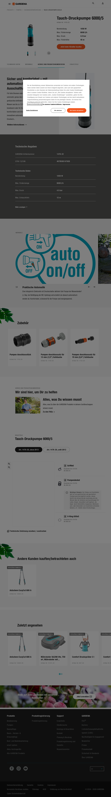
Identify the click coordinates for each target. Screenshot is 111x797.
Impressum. (66, 104)
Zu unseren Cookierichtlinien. (52, 104)
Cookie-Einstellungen (32, 110)
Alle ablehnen (58, 110)
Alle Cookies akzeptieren (76, 110)
